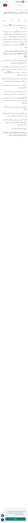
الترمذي (16, 32)
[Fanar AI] (2, 519)
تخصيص (16, 514)
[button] (13, 21)
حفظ (25, 21)
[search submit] (5, 5)
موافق (15, 519)
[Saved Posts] (2, 2)
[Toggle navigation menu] (26, 1)
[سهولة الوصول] (5, 2)
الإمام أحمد (21, 98)
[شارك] (3, 515)
